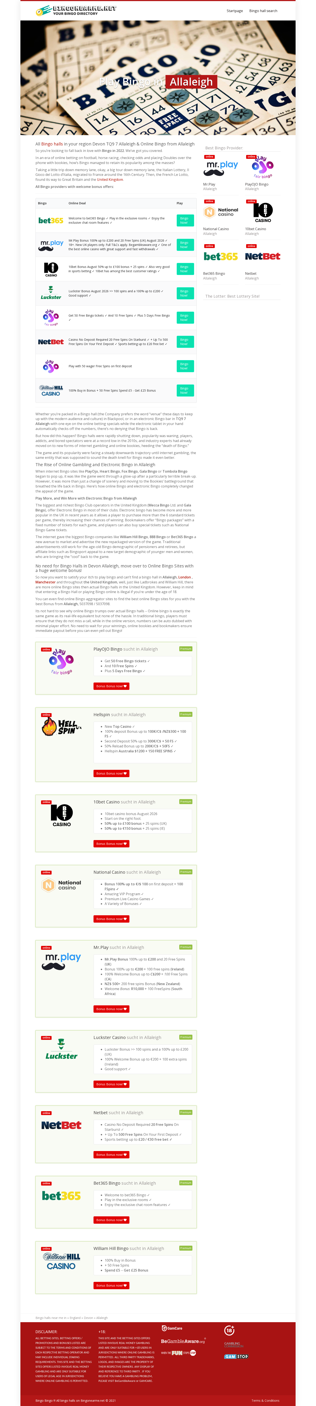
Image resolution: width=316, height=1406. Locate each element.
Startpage (235, 10)
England (75, 1318)
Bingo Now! (184, 220)
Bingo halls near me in (50, 1318)
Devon (88, 1318)
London (184, 577)
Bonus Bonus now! (110, 686)
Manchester (46, 582)
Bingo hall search (263, 10)
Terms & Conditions (265, 1400)
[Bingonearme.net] (76, 10)
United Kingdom (110, 179)
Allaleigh (149, 649)
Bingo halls (52, 144)
